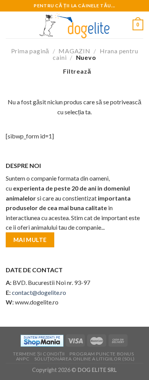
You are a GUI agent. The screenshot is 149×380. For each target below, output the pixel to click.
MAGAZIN (74, 50)
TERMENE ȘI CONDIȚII (39, 354)
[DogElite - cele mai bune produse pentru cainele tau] (74, 25)
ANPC (22, 359)
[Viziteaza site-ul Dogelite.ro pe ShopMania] (42, 340)
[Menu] (10, 24)
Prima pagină (30, 50)
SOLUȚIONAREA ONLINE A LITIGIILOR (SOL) (84, 359)
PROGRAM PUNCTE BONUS (102, 354)
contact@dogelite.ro (39, 292)
